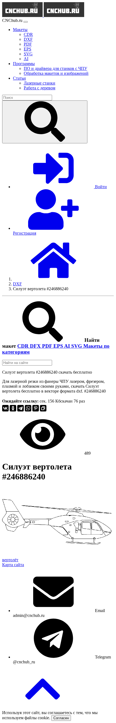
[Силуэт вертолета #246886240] (56, 555)
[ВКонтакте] (5, 408)
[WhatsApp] (28, 408)
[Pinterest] (35, 408)
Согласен (61, 718)
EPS (58, 346)
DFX (36, 346)
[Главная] (53, 279)
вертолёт (10, 560)
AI (67, 346)
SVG (77, 346)
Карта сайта (13, 564)
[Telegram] (20, 408)
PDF (47, 346)
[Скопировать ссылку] (43, 408)
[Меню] (25, 22)
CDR (23, 346)
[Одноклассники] (13, 408)
